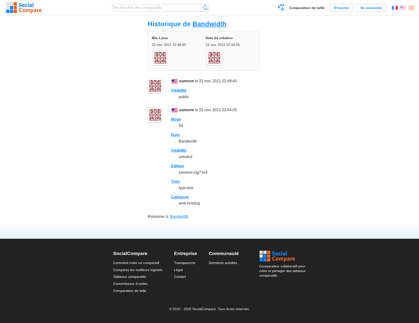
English (403, 8)
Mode (176, 119)
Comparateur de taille (307, 8)
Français (395, 8)
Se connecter (371, 8)
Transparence (184, 263)
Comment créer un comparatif (136, 263)
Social (282, 256)
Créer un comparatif (281, 8)
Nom (175, 135)
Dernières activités (223, 263)
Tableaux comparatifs (129, 277)
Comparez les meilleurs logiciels (137, 270)
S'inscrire (341, 8)
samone (186, 81)
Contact (180, 277)
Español (411, 8)
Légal (178, 270)
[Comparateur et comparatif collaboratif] (24, 8)
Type (175, 181)
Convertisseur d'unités (130, 284)
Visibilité (178, 90)
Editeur (177, 166)
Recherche (205, 7)
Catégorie (180, 197)
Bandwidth (210, 24)
